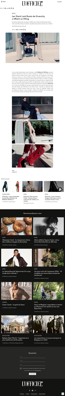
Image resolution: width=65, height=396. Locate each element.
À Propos (22, 393)
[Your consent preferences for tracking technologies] (63, 394)
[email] (1, 8)
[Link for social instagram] (32, 390)
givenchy (14, 172)
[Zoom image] (32, 108)
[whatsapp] (11, 8)
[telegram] (13, 8)
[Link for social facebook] (29, 390)
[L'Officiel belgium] (32, 3)
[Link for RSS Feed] (35, 390)
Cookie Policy (42, 393)
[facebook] (3, 8)
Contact (27, 393)
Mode (13, 13)
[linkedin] (7, 8)
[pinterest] (5, 8)
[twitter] (9, 8)
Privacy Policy (38, 370)
